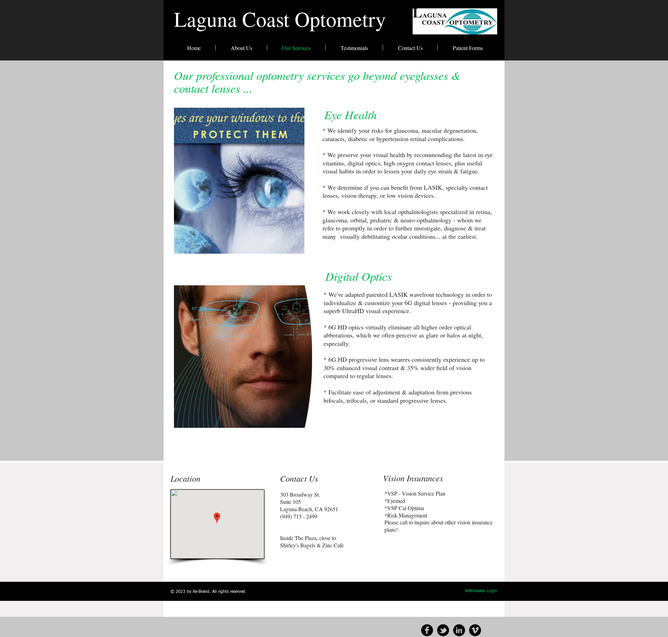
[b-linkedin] (459, 630)
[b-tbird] (443, 630)
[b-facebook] (427, 630)
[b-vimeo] (475, 630)
